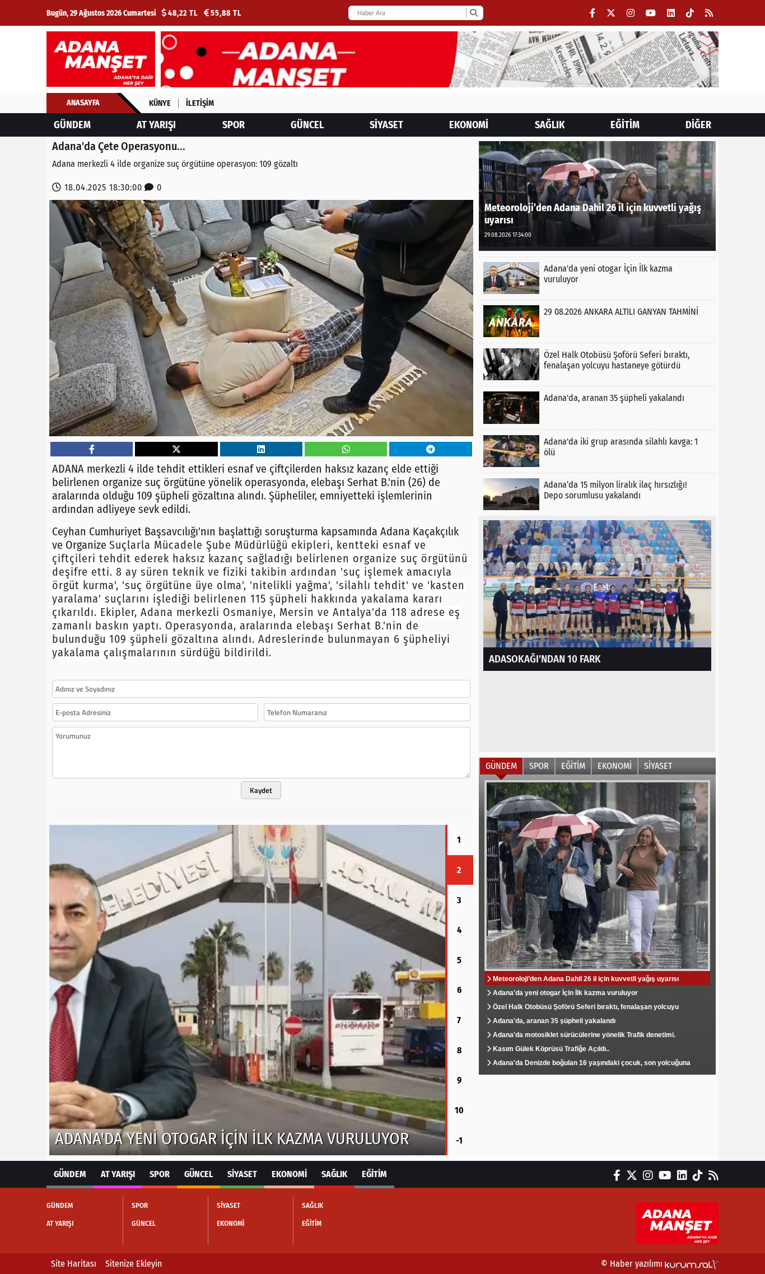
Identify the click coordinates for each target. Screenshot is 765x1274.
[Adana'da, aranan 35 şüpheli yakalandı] (597, 407)
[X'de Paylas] (176, 449)
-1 (459, 1140)
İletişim (200, 103)
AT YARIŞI (156, 125)
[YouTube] (651, 13)
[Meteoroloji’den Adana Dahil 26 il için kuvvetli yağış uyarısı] (597, 195)
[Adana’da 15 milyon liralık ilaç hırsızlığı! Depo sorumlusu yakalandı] (597, 494)
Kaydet (261, 790)
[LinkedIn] (671, 13)
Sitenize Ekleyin (133, 1263)
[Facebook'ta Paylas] (92, 449)
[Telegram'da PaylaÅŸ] (430, 449)
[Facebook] (592, 13)
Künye (160, 103)
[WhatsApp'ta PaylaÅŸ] (346, 449)
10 (459, 1110)
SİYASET (386, 125)
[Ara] (473, 13)
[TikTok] (690, 13)
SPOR (233, 125)
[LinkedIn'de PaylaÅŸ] (261, 449)
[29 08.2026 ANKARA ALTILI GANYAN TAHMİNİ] (597, 321)
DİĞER (698, 125)
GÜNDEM (72, 125)
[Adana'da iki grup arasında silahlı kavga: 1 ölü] (597, 451)
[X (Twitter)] (611, 13)
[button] (49, 990)
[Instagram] (631, 13)
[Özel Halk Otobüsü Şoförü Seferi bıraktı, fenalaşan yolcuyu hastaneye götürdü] (247, 990)
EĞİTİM (625, 125)
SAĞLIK (550, 125)
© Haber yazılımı (633, 1263)
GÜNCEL (307, 125)
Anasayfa (83, 103)
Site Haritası (73, 1263)
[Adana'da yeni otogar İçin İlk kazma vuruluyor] (597, 278)
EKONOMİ (468, 125)
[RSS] (709, 13)
